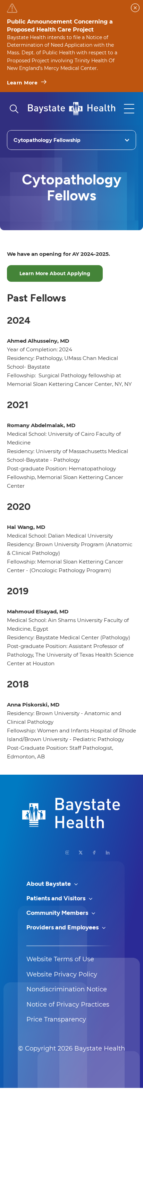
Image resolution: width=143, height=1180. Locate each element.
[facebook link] (94, 852)
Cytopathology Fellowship (47, 140)
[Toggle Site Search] (14, 109)
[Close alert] (135, 7)
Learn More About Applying (54, 273)
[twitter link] (81, 852)
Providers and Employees (63, 927)
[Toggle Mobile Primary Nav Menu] (129, 109)
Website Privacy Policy (61, 974)
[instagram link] (67, 852)
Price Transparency (56, 1019)
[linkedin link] (108, 852)
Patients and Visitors (56, 898)
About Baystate (49, 884)
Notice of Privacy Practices (67, 1004)
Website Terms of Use (60, 959)
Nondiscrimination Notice (66, 989)
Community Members (58, 913)
